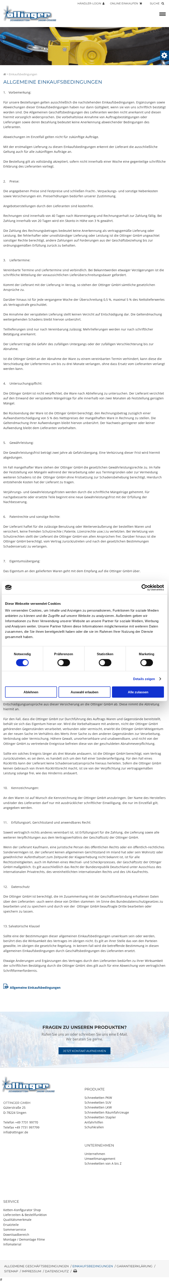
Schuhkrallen (94, 1127)
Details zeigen (144, 679)
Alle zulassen (138, 692)
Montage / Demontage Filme (24, 1239)
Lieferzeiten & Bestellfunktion (25, 1215)
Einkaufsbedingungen (92, 1266)
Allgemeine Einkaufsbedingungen (35, 987)
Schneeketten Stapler (100, 1117)
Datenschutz (57, 1271)
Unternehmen (94, 1154)
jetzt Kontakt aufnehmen (84, 1051)
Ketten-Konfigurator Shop (22, 1210)
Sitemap (11, 1271)
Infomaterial (12, 1244)
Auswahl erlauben (84, 692)
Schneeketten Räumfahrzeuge (106, 1112)
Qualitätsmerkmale (17, 1219)
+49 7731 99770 (26, 1122)
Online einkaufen (125, 3)
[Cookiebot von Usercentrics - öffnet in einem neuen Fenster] (144, 587)
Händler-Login (90, 3)
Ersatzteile (11, 1225)
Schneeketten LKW (98, 1107)
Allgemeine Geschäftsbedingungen (36, 1266)
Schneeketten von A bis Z (102, 1163)
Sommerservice (14, 1229)
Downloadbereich (16, 1234)
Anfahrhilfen (93, 1122)
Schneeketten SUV (97, 1102)
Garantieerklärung (134, 1266)
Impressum (31, 1271)
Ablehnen (31, 692)
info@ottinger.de (15, 1132)
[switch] (63, 662)
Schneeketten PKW (98, 1098)
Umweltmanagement (99, 1159)
